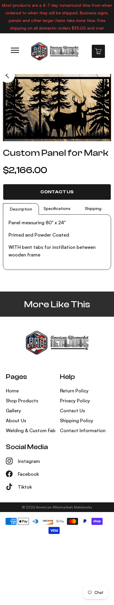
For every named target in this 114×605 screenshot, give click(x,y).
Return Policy (74, 391)
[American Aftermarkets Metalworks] (54, 51)
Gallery (13, 410)
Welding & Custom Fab (31, 430)
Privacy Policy (75, 401)
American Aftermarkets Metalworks (64, 507)
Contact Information (83, 430)
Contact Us (57, 191)
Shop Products (22, 401)
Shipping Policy (76, 420)
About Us (16, 420)
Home (12, 391)
